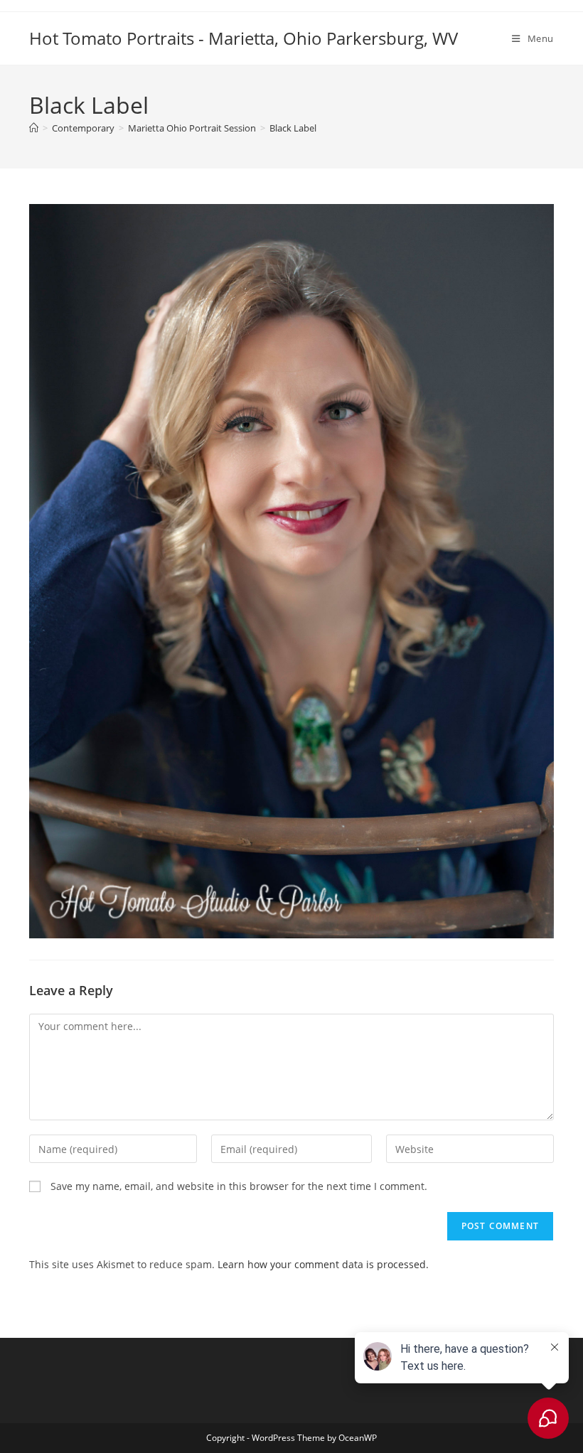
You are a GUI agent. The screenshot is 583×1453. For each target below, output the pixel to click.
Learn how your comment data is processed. (323, 1264)
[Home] (33, 128)
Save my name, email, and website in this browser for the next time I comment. (238, 1186)
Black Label (292, 128)
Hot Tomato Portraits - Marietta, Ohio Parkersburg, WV (243, 38)
